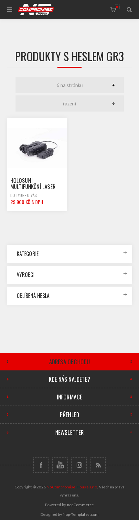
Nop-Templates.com (81, 514)
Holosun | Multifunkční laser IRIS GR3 (33, 186)
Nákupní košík (117, 7)
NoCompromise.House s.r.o (72, 487)
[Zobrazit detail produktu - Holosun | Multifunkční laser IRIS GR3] (37, 148)
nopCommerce (80, 504)
